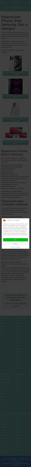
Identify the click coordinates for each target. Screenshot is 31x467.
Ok (15, 239)
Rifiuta (15, 243)
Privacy (13, 247)
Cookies (18, 247)
